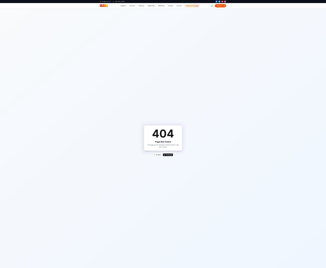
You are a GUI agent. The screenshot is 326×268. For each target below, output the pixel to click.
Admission (220, 5)
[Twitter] (219, 2)
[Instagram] (225, 2)
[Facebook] (216, 2)
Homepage (169, 154)
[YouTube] (222, 2)
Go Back (158, 154)
